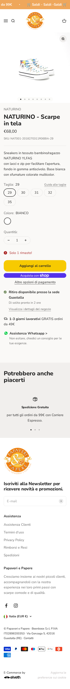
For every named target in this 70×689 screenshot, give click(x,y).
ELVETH (17, 677)
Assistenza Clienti (17, 524)
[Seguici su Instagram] (15, 605)
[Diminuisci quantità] (8, 240)
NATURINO (12, 109)
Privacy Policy (14, 540)
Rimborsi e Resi (15, 547)
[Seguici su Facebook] (6, 605)
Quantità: (11, 232)
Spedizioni (11, 555)
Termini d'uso (14, 532)
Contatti (28, 638)
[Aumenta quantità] (25, 240)
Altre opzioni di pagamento (35, 282)
